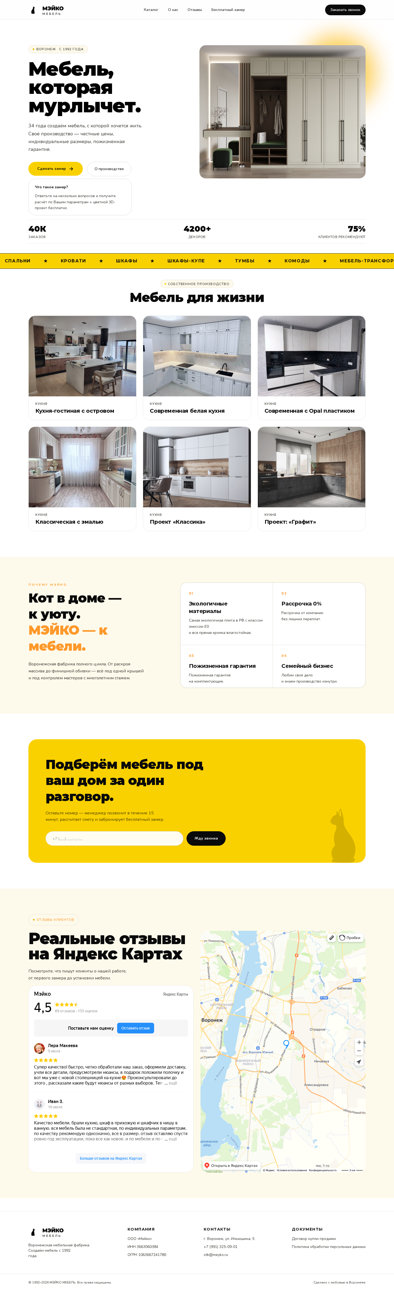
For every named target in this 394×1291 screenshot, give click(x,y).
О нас (173, 9)
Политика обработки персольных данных (329, 1246)
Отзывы (195, 9)
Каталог (151, 9)
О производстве (109, 168)
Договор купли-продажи (314, 1238)
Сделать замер (51, 168)
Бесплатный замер (228, 9)
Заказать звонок (345, 9)
